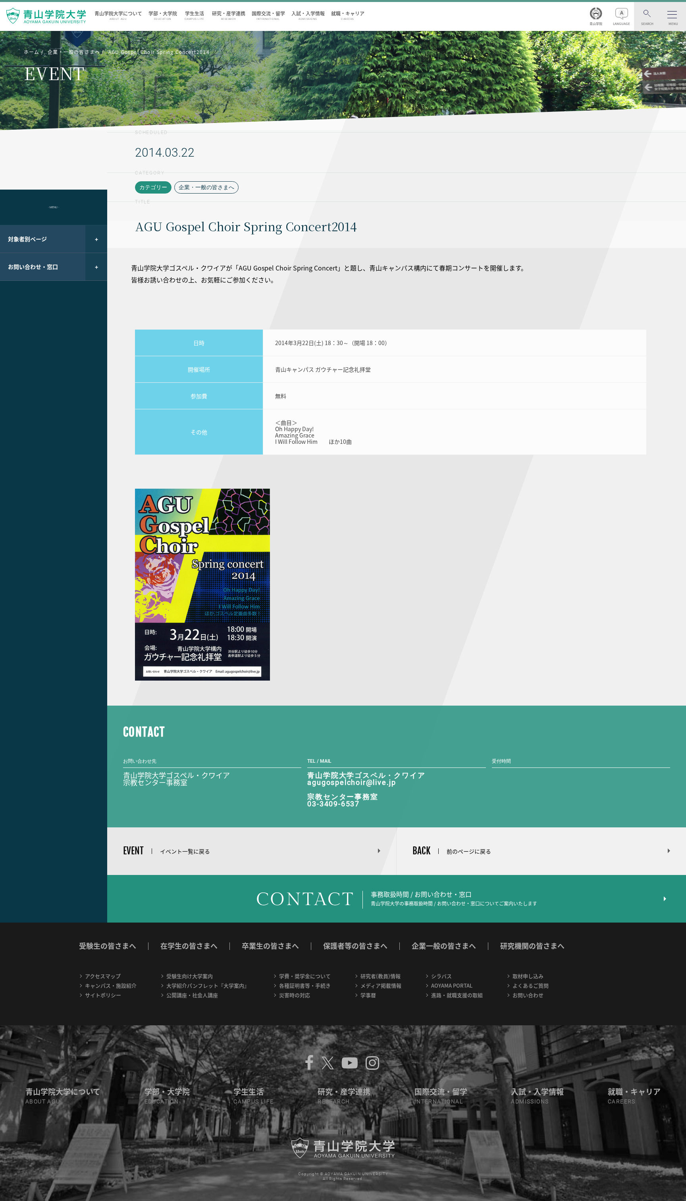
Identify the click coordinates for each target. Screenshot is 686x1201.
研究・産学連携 (228, 15)
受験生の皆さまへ (107, 945)
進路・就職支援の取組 (457, 995)
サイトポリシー (103, 995)
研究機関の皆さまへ (532, 945)
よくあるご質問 (531, 985)
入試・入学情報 (308, 15)
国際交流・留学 (268, 15)
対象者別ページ (27, 239)
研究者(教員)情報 (380, 976)
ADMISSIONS (530, 1101)
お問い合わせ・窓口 (33, 267)
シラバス (441, 976)
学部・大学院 (162, 15)
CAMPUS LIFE (253, 1101)
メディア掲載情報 (380, 985)
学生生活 (194, 15)
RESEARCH (334, 1101)
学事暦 (368, 995)
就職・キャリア (347, 15)
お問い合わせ (528, 995)
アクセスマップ (103, 976)
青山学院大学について (118, 15)
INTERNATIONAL (438, 1101)
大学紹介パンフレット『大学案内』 (207, 985)
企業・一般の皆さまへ (206, 187)
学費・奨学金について (305, 976)
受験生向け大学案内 (189, 976)
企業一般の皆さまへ (444, 945)
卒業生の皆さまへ (270, 945)
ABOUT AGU (42, 1101)
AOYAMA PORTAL (451, 985)
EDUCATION (162, 1101)
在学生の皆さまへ (189, 945)
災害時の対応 (294, 995)
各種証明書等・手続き (305, 985)
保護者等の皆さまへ (355, 945)
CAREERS (622, 1101)
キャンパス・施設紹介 (111, 985)
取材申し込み (528, 976)
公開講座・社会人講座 (192, 995)
